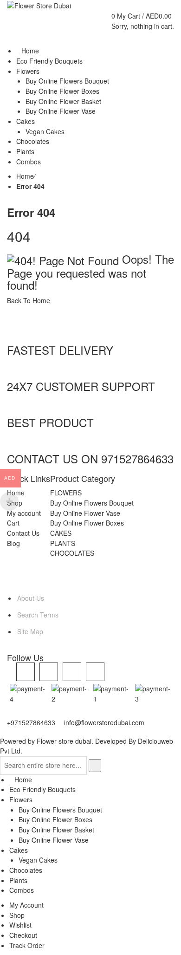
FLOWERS (66, 492)
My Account (26, 905)
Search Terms (37, 614)
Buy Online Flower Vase (85, 513)
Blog (13, 543)
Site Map (30, 631)
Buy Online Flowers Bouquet (92, 502)
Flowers (20, 799)
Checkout (23, 935)
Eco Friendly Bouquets (42, 789)
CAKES (60, 533)
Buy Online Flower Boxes (87, 522)
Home (25, 176)
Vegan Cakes (38, 859)
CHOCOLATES (72, 553)
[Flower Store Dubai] (39, 5)
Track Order (27, 945)
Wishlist (20, 924)
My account (24, 513)
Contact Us (23, 533)
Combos (21, 890)
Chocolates (25, 870)
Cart (13, 522)
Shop (17, 915)
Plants (18, 880)
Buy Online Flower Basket (56, 829)
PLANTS (62, 543)
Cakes (18, 850)
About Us (30, 598)
